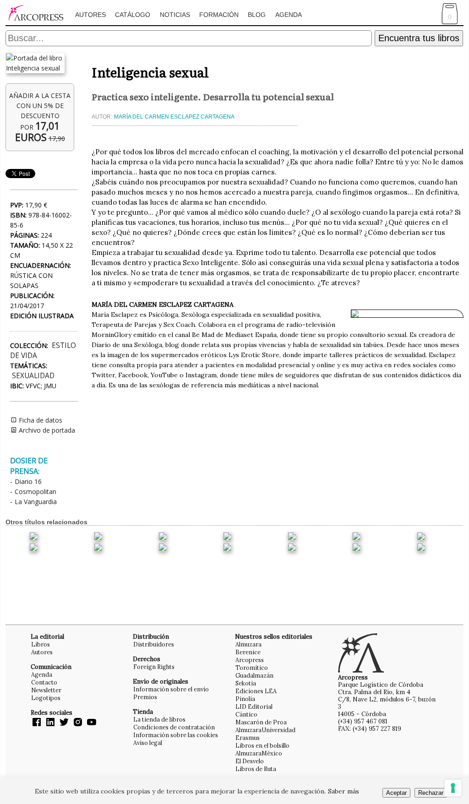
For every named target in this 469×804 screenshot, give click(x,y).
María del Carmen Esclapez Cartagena (174, 117)
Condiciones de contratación (174, 727)
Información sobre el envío (171, 689)
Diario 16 (28, 481)
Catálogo (132, 14)
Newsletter (46, 690)
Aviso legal (147, 742)
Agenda (288, 14)
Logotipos (45, 697)
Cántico (246, 714)
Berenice (248, 652)
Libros (40, 644)
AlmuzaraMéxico (258, 753)
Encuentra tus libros (418, 38)
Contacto (44, 682)
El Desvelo (249, 761)
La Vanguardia (36, 501)
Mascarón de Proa (261, 722)
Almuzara (248, 644)
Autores (90, 14)
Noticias (175, 14)
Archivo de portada (46, 430)
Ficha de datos (39, 420)
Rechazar (430, 792)
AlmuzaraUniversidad (265, 729)
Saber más (343, 791)
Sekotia (245, 683)
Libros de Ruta (255, 768)
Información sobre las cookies (175, 735)
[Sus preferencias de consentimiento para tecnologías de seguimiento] (453, 788)
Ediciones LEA (256, 691)
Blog (257, 14)
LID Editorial (254, 706)
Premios (145, 697)
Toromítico (251, 667)
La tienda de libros (159, 719)
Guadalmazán (254, 675)
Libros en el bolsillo (262, 745)
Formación (219, 14)
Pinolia (245, 698)
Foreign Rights (154, 666)
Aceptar (396, 792)
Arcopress (249, 659)
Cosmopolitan (35, 491)
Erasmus (247, 737)
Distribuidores (153, 644)
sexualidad (33, 375)
